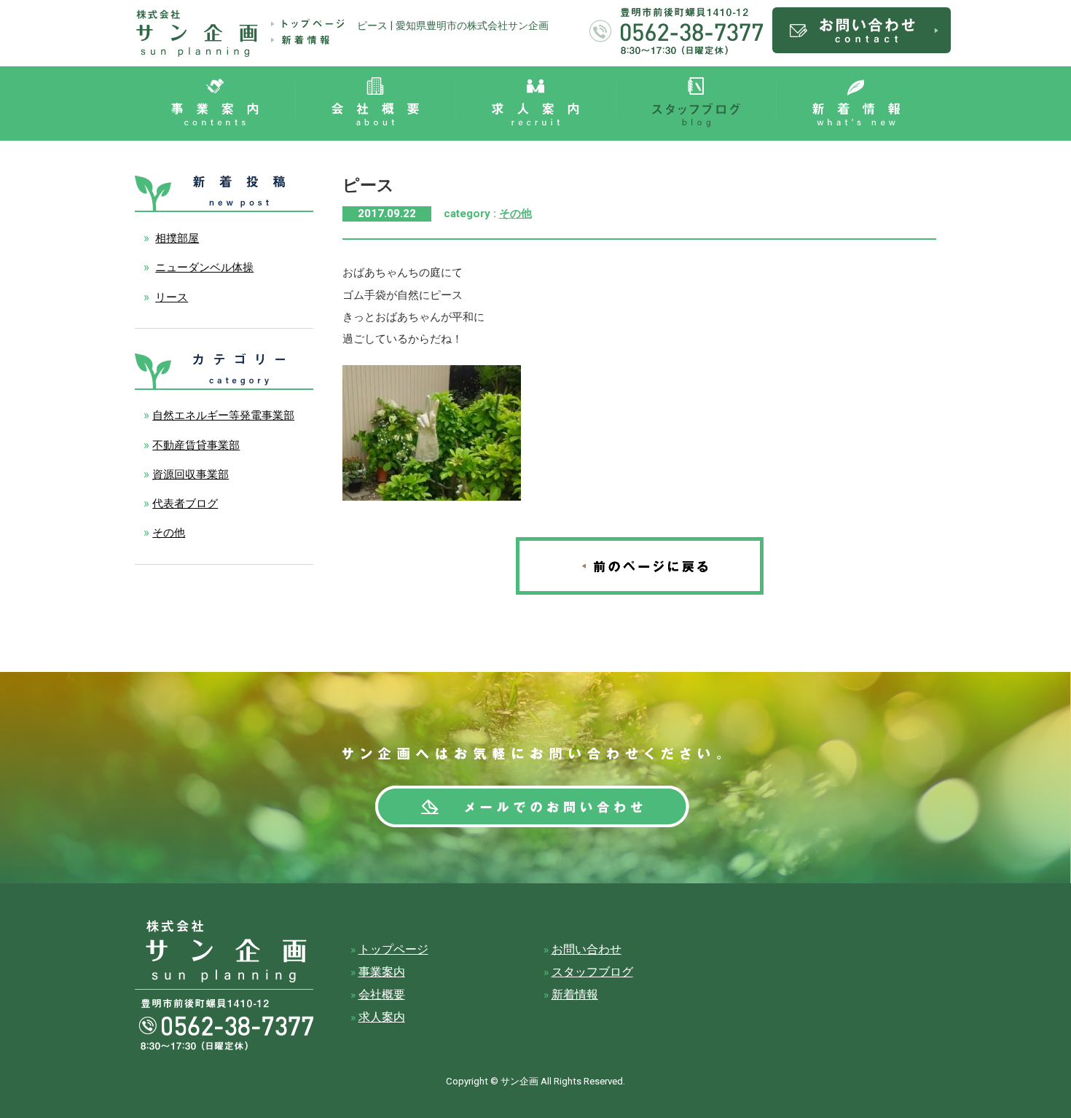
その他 (515, 213)
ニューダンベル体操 (204, 267)
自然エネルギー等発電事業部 (223, 415)
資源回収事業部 (190, 474)
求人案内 (381, 1017)
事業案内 (381, 972)
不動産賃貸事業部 (196, 445)
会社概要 (381, 994)
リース (171, 297)
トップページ (393, 949)
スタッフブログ (592, 972)
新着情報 (575, 994)
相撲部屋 (177, 238)
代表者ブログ (185, 503)
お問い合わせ (586, 949)
